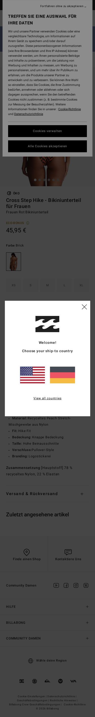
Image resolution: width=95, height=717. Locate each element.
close (84, 306)
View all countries (47, 398)
